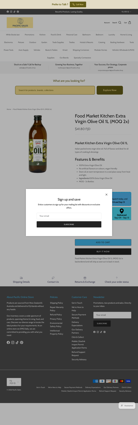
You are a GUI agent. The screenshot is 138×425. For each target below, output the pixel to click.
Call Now (79, 4)
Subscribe (69, 224)
